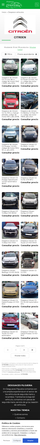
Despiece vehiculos (14, 372)
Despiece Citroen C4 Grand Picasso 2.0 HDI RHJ (10, 302)
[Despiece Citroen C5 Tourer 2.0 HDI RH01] (29, 230)
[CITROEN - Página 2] (24, 350)
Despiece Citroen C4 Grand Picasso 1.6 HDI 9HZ (29, 334)
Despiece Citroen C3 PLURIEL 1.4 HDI (29, 145)
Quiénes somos (21, 414)
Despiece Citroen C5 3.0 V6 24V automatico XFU (29, 302)
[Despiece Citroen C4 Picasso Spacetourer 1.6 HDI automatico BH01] (10, 167)
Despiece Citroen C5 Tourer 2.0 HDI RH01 (29, 242)
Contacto (21, 418)
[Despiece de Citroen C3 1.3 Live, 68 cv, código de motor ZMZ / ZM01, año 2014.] (10, 67)
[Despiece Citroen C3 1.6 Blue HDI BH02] (10, 200)
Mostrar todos (20, 356)
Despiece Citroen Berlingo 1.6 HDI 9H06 (10, 271)
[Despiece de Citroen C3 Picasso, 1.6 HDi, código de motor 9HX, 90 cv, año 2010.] (10, 134)
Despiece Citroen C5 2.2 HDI (28, 271)
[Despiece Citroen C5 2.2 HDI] (29, 260)
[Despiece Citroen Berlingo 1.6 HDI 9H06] (10, 260)
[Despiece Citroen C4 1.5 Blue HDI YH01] (10, 230)
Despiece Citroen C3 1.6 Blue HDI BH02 (10, 212)
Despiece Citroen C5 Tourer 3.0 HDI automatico (10, 334)
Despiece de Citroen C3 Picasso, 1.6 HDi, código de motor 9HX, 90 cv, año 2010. (10, 147)
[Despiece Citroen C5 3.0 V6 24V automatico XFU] (29, 289)
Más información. (20, 435)
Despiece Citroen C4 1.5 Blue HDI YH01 (10, 242)
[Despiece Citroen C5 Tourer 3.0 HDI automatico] (10, 321)
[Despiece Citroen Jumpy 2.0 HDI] (29, 200)
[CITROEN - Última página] (32, 350)
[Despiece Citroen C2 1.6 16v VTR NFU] (29, 167)
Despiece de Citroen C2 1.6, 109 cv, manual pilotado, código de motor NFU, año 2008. (10, 114)
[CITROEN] (7, 350)
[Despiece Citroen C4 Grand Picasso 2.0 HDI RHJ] (10, 289)
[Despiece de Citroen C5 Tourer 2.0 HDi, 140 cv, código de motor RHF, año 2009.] (29, 67)
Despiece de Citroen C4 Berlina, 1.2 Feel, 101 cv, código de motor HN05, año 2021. (29, 114)
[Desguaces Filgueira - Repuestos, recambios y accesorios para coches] (14, 4)
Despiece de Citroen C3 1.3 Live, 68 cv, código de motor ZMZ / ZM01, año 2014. (10, 80)
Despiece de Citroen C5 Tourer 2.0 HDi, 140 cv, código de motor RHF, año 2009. (29, 80)
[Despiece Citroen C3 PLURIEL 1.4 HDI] (29, 134)
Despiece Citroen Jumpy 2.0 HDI (27, 212)
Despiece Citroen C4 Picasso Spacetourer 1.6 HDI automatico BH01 (10, 180)
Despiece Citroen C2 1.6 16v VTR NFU (29, 179)
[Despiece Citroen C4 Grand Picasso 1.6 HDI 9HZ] (29, 321)
